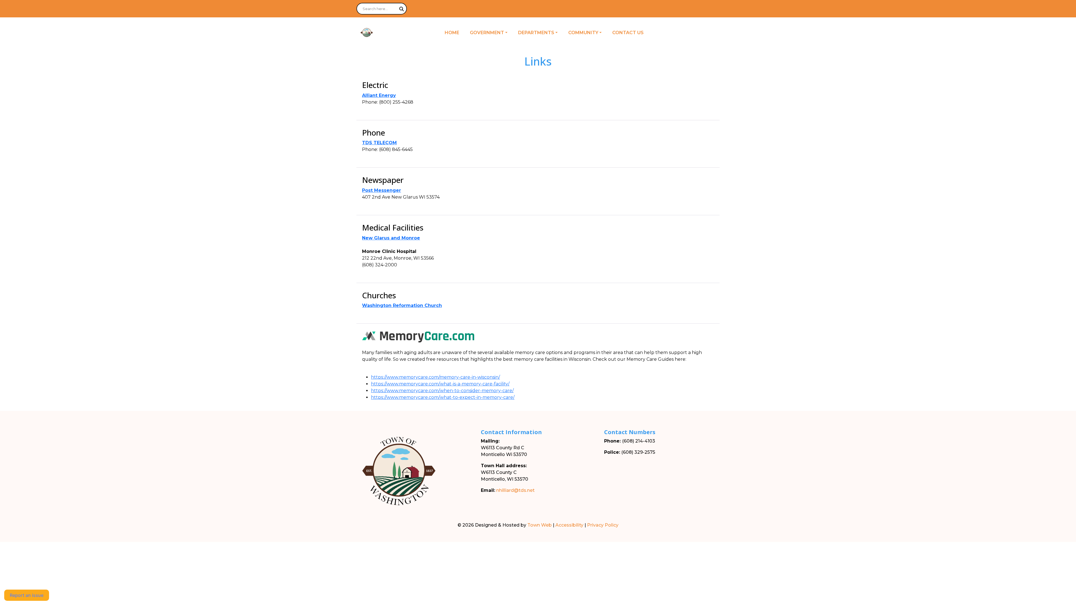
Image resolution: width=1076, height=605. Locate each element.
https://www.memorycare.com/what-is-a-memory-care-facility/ (440, 384)
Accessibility (569, 525)
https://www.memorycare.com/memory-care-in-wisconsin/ (435, 377)
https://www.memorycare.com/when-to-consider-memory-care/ (442, 390)
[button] (492, 32)
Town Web (539, 525)
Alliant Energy (379, 95)
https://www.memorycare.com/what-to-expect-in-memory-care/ (442, 397)
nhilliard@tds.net (515, 490)
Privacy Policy (602, 525)
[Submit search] (401, 8)
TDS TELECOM (379, 142)
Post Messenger (381, 190)
